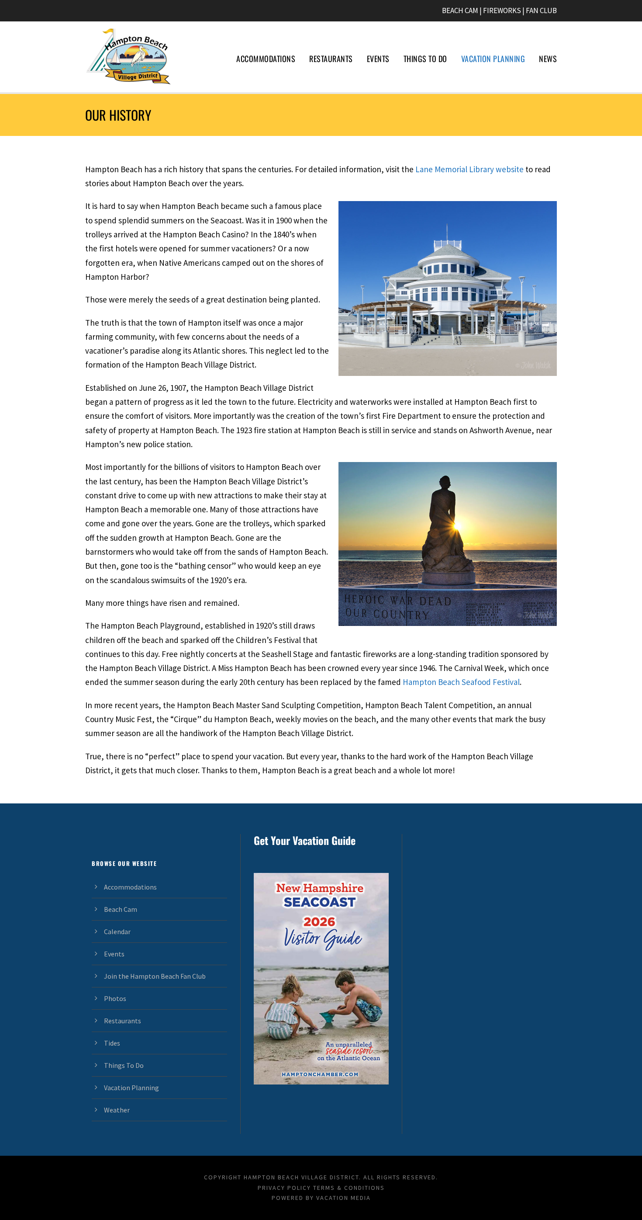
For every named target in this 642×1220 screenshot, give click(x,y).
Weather (117, 1109)
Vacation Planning (493, 58)
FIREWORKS (502, 10)
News (548, 58)
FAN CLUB (541, 10)
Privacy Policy (284, 1188)
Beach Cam (120, 909)
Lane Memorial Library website (469, 169)
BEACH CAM (460, 10)
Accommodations (265, 58)
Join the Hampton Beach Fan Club (155, 976)
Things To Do (425, 58)
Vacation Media (343, 1198)
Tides (112, 1043)
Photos (115, 998)
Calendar (117, 931)
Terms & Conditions (349, 1188)
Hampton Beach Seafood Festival (461, 682)
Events (378, 58)
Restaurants (331, 58)
